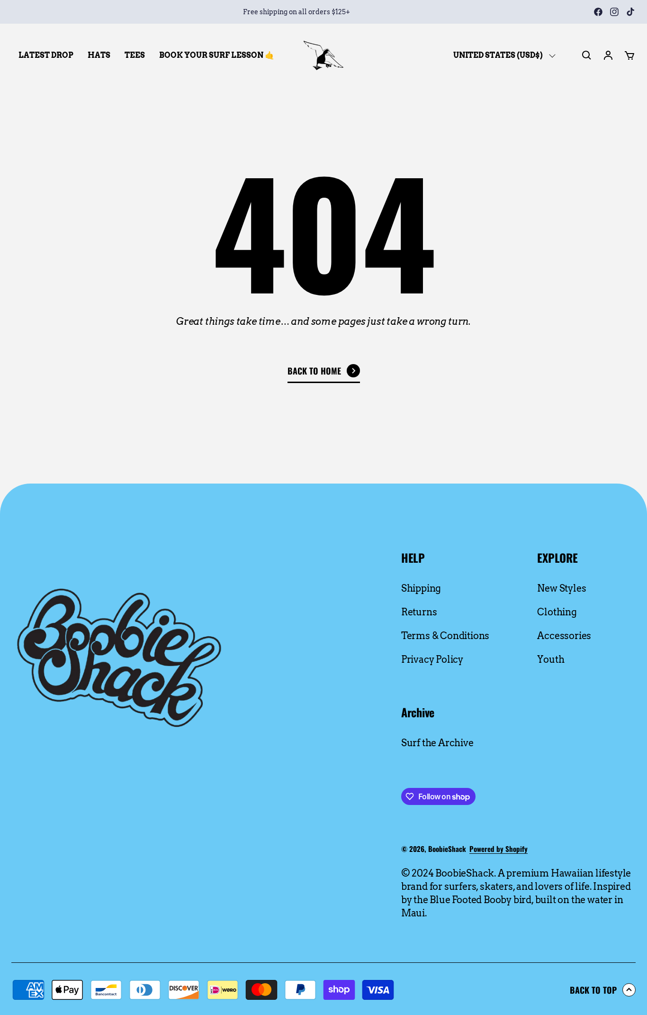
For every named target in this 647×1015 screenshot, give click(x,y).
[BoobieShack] (323, 56)
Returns (419, 612)
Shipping (421, 588)
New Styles (561, 588)
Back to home (314, 371)
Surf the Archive (437, 743)
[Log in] (608, 55)
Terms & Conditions (445, 635)
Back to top (593, 990)
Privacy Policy (432, 659)
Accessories (564, 635)
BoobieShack (447, 848)
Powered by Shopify (498, 848)
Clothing (556, 612)
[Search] (587, 55)
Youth (550, 659)
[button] (629, 55)
